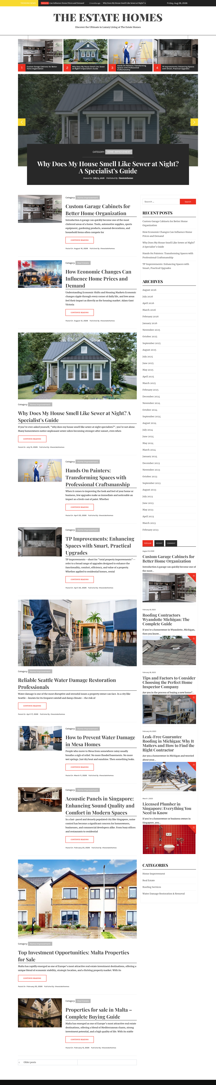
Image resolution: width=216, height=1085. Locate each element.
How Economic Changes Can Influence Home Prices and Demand (98, 278)
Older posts (30, 1062)
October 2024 (149, 409)
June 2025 (148, 363)
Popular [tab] (147, 543)
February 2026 (150, 316)
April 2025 (148, 376)
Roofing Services (151, 887)
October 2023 (149, 476)
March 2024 (149, 449)
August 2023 (149, 489)
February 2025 (150, 389)
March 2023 (149, 523)
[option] (40, 55)
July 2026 (147, 296)
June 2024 (148, 436)
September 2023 (151, 483)
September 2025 (151, 343)
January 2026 (149, 323)
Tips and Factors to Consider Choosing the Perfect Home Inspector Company (168, 682)
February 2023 (150, 529)
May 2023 (147, 509)
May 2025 (147, 369)
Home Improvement (118, 151)
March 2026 (149, 309)
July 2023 (147, 496)
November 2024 (151, 403)
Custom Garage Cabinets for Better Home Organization (168, 558)
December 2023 (151, 463)
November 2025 (151, 329)
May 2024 (148, 443)
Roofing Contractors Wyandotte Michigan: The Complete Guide (166, 619)
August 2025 (149, 349)
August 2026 (149, 290)
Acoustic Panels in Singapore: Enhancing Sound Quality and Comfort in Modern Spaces (100, 805)
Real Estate (83, 263)
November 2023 (151, 469)
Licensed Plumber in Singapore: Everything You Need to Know (166, 808)
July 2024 (147, 429)
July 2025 (147, 356)
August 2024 (149, 423)
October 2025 (149, 336)
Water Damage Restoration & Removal (163, 893)
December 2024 (151, 396)
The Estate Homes (108, 17)
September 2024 (151, 416)
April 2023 (148, 516)
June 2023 (148, 503)
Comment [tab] (171, 543)
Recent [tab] (159, 543)
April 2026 (148, 303)
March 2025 (149, 383)
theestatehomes (127, 178)
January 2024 (149, 456)
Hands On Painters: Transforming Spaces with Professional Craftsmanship (118, 3)
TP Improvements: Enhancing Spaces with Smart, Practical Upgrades (100, 545)
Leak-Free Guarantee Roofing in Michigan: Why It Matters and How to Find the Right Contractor (168, 743)
